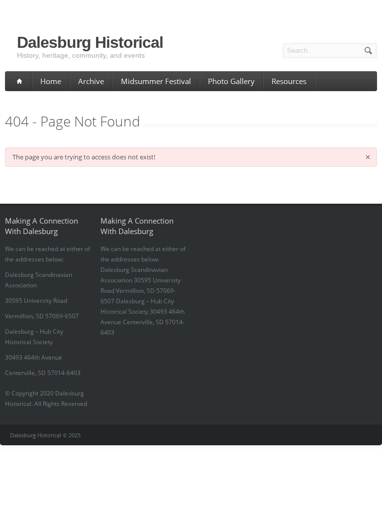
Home (50, 81)
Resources (289, 81)
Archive (91, 81)
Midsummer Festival (156, 81)
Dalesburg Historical (90, 42)
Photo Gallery (231, 81)
